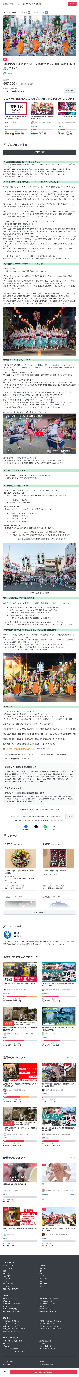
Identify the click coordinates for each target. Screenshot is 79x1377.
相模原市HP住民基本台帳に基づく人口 (21, 749)
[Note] (54, 826)
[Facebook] (26, 826)
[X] (36, 826)
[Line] (45, 826)
